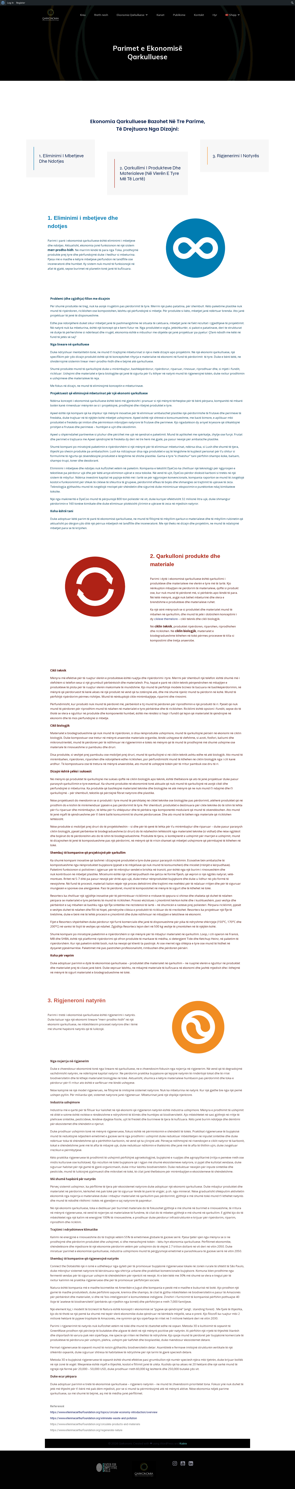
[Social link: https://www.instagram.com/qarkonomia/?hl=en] (176, 1463)
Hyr (215, 15)
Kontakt (199, 15)
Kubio (183, 1443)
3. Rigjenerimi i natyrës (236, 155)
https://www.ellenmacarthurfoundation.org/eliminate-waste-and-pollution (93, 1418)
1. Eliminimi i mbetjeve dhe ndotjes (61, 158)
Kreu (83, 15)
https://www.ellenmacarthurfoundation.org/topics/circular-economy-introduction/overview (103, 1412)
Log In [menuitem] (10, 2)
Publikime (179, 15)
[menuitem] (3, 2)
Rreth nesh (101, 15)
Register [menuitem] (20, 2)
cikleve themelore (166, 619)
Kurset (160, 15)
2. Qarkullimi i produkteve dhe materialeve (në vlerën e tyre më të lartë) (150, 173)
